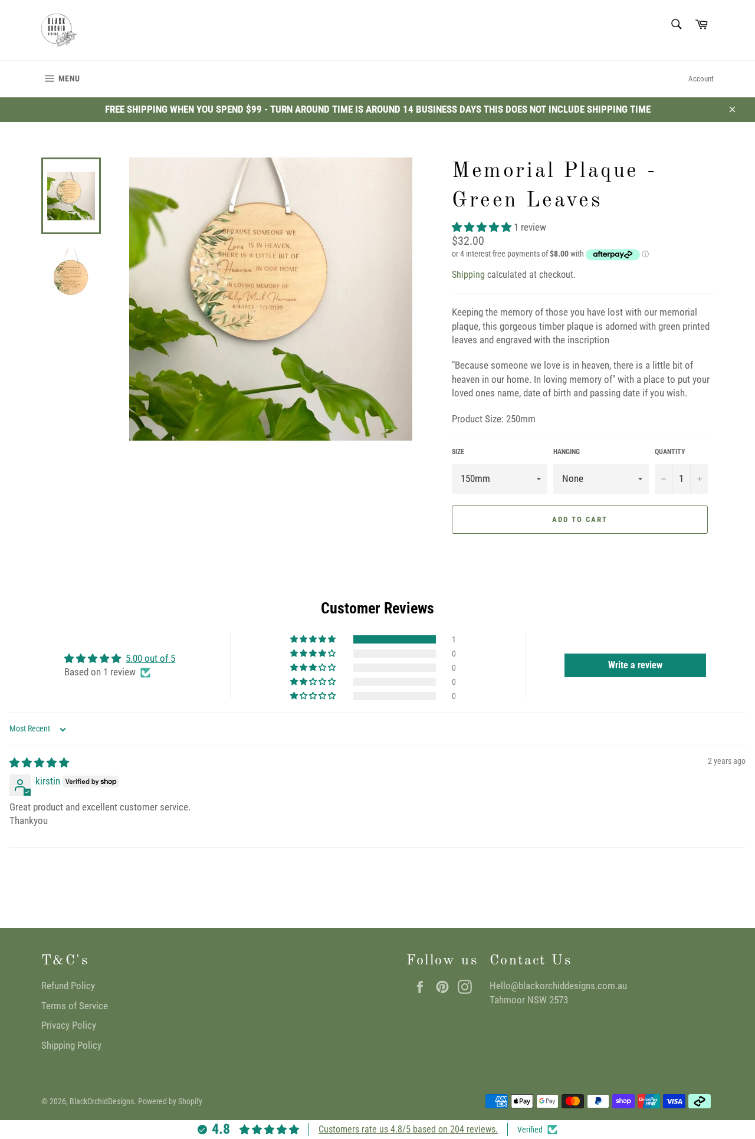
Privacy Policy (68, 1025)
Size (458, 452)
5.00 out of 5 (150, 658)
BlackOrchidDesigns (102, 1101)
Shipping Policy (71, 1045)
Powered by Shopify (170, 1101)
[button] (483, 227)
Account (701, 78)
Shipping (468, 274)
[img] (39, 763)
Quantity (670, 452)
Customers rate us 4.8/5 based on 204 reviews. (408, 1129)
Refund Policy (68, 986)
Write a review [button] (635, 665)
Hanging (566, 452)
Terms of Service (74, 1006)
